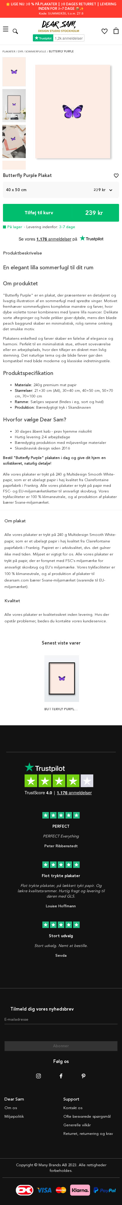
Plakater (9, 51)
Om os (10, 1108)
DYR (21, 51)
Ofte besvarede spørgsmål (87, 1116)
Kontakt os (72, 1108)
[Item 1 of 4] (73, 113)
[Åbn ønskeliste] (104, 31)
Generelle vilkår (77, 1125)
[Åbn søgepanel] (15, 31)
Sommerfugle (36, 51)
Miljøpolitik (14, 1116)
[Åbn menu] (6, 31)
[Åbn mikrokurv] (116, 31)
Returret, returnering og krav (88, 1133)
